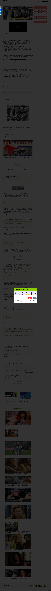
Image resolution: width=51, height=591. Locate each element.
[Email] (1, 14)
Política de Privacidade (32, 300)
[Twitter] (1, 8)
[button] (35, 298)
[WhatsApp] (1, 11)
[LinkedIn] (1, 13)
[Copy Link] (1, 7)
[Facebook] (1, 10)
